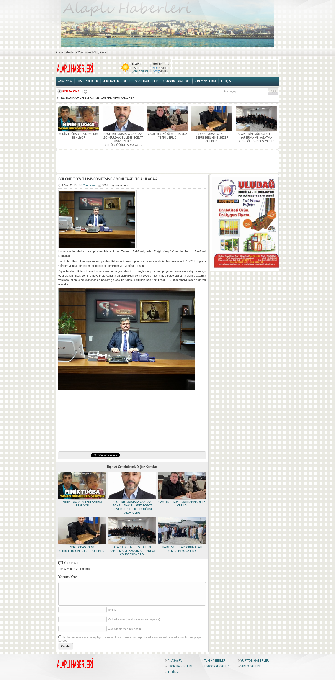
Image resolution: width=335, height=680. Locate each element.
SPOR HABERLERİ (146, 81)
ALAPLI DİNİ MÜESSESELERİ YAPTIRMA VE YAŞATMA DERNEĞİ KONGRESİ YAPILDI (256, 137)
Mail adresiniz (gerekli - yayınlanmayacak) (134, 619)
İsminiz (112, 609)
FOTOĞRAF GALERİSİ (176, 81)
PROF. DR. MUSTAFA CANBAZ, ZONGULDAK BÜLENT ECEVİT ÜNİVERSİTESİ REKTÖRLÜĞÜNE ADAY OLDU (123, 139)
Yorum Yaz (89, 185)
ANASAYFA (65, 81)
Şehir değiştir (140, 71)
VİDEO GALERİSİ (205, 81)
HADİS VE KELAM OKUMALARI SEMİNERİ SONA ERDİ (100, 98)
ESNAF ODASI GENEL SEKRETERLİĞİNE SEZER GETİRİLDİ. (212, 137)
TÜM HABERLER (87, 81)
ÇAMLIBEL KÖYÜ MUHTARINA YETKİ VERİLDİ (167, 135)
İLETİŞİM (226, 81)
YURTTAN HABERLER (116, 81)
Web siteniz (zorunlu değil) (124, 629)
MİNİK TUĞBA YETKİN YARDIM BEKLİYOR (78, 135)
